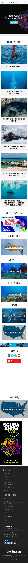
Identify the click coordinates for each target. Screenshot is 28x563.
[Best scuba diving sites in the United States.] (14, 332)
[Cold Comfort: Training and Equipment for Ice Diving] (14, 134)
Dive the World (8, 482)
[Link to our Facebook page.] (5, 543)
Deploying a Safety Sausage (14, 66)
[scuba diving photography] (14, 294)
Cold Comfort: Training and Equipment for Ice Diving (14, 147)
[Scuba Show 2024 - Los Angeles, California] (11, 465)
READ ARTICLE (14, 22)
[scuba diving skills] (14, 271)
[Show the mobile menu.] (25, 2)
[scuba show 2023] (14, 224)
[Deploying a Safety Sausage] (14, 54)
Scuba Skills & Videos (10, 485)
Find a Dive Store (9, 488)
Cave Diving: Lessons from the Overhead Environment (14, 120)
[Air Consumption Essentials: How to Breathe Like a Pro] (14, 80)
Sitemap (6, 490)
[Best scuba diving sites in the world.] (14, 315)
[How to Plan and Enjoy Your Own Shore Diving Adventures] (14, 162)
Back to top (14, 559)
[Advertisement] (14, 379)
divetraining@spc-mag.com (12, 528)
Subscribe (7, 501)
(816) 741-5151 (7, 522)
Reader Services (9, 498)
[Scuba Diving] (14, 2)
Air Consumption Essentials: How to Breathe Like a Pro (14, 93)
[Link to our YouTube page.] (15, 543)
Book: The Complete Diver (11, 509)
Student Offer (8, 507)
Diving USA (7, 479)
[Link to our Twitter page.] (8, 543)
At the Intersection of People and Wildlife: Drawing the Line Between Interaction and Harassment (14, 203)
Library (6, 474)
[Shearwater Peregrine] (14, 346)
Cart (5, 512)
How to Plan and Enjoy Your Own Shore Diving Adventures (14, 175)
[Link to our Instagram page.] (11, 543)
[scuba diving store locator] (14, 247)
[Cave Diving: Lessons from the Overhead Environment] (14, 107)
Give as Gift (7, 504)
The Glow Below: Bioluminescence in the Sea (14, 17)
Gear (5, 477)
